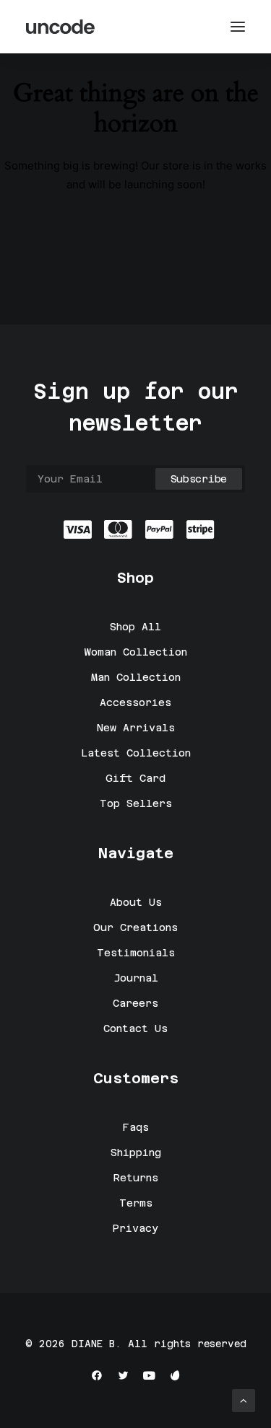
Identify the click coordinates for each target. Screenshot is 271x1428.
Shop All (135, 627)
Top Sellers (136, 803)
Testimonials (136, 952)
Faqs (136, 1127)
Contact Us (135, 1028)
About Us (136, 902)
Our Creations (135, 927)
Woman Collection (136, 652)
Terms (135, 1203)
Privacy (135, 1228)
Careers (135, 1003)
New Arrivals (136, 727)
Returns (135, 1178)
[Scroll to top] (243, 1399)
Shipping (136, 1152)
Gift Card (135, 778)
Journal (135, 978)
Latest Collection (136, 753)
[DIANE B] (61, 26)
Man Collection (136, 677)
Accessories (135, 702)
